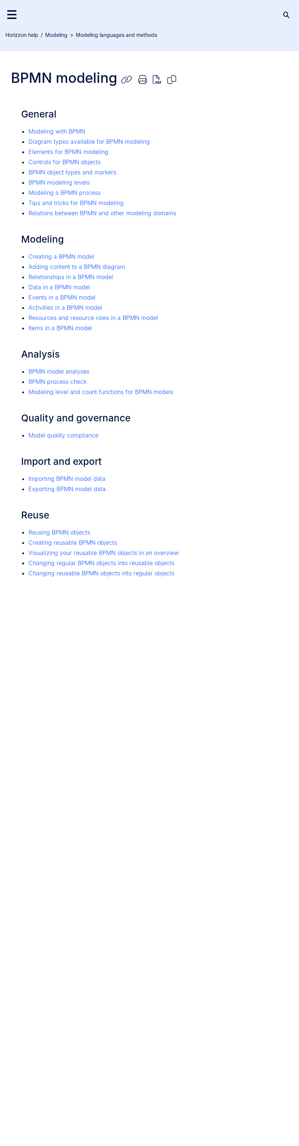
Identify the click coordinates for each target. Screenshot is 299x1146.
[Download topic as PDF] (157, 79)
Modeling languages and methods (116, 35)
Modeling (56, 35)
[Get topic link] (126, 79)
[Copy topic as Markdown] (171, 79)
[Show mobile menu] (12, 14)
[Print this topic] (142, 79)
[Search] (286, 14)
